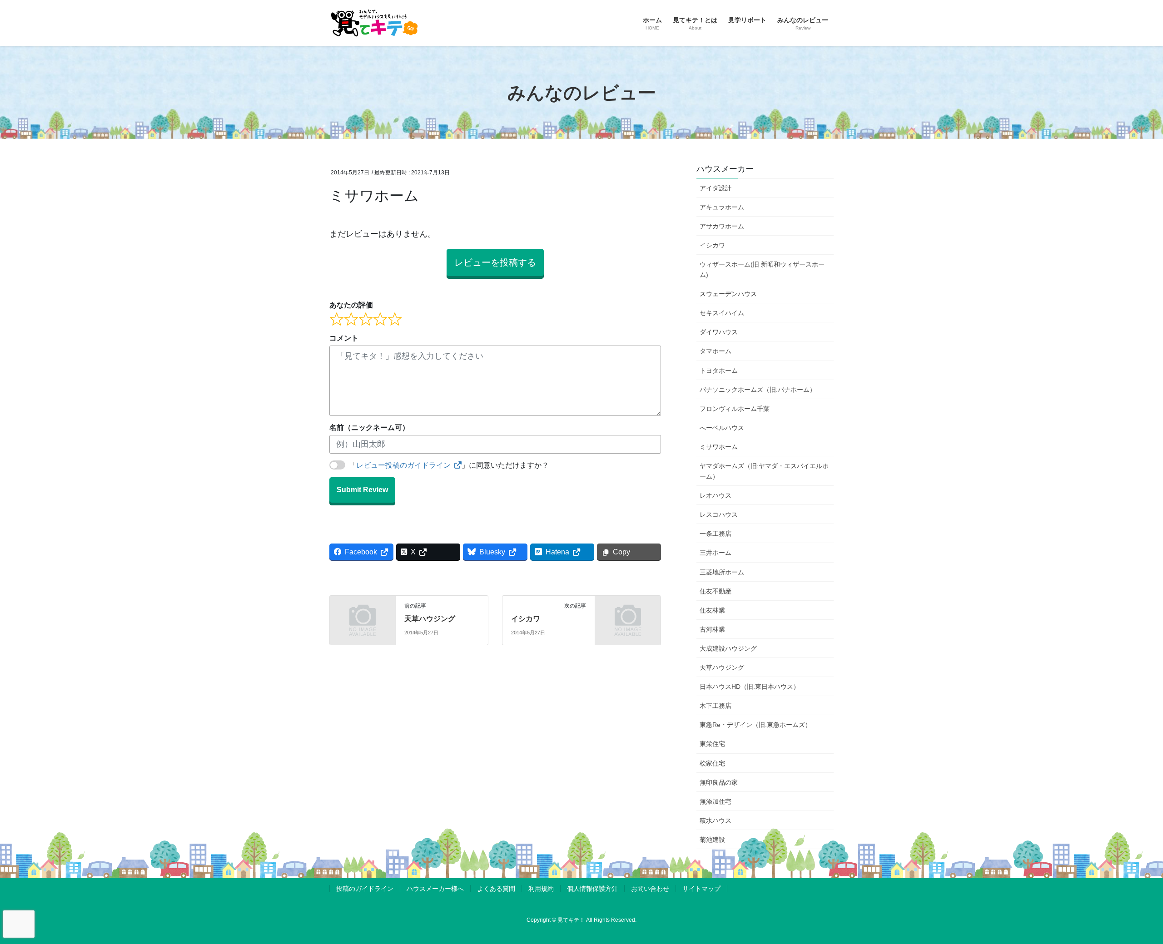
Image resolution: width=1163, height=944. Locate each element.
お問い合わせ (650, 888)
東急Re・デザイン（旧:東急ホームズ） (755, 724)
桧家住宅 (712, 763)
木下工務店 (715, 705)
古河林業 (712, 629)
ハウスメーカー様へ (435, 888)
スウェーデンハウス (728, 293)
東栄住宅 (712, 743)
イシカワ (525, 619)
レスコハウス (719, 514)
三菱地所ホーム (722, 572)
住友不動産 (715, 591)
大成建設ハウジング (728, 648)
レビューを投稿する (495, 262)
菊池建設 (712, 839)
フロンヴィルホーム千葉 (735, 408)
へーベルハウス (722, 427)
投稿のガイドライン (364, 888)
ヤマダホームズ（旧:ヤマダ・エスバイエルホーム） (764, 471)
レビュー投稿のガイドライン (403, 465)
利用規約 (541, 888)
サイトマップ (701, 888)
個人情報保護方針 (592, 888)
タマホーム (715, 351)
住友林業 (712, 610)
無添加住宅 (715, 801)
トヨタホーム (719, 370)
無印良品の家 (719, 782)
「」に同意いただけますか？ (449, 465)
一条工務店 (715, 533)
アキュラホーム (722, 207)
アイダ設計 (715, 188)
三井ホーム (715, 552)
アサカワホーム (722, 226)
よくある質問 (496, 888)
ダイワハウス (719, 332)
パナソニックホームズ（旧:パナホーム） (758, 389)
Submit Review (362, 490)
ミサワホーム (719, 446)
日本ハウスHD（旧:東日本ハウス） (750, 686)
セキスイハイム (722, 312)
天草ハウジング (429, 619)
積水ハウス (715, 820)
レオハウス (715, 495)
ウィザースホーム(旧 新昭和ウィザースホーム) (762, 269)
